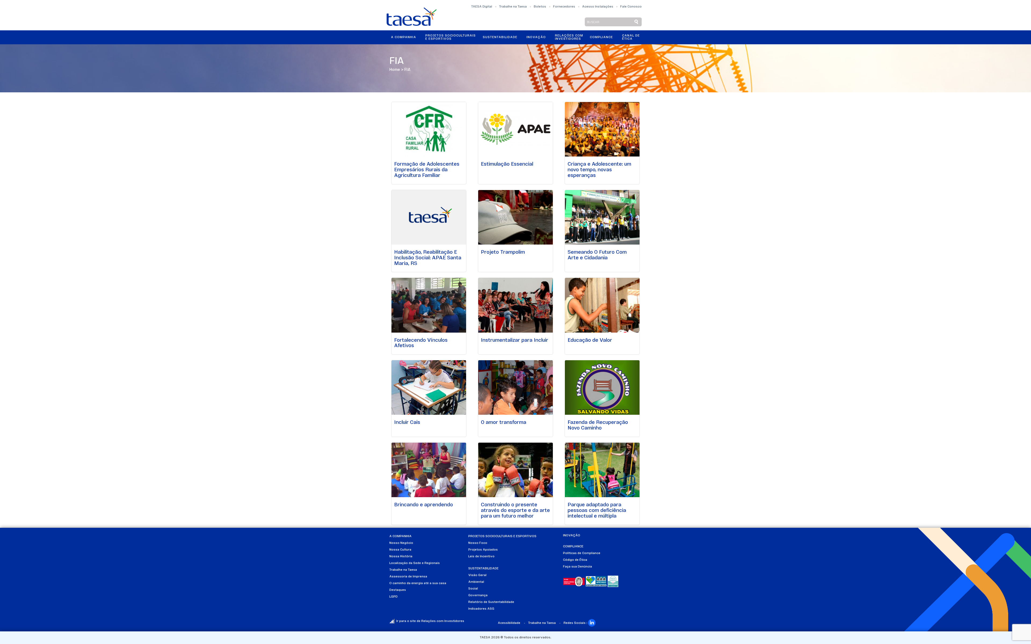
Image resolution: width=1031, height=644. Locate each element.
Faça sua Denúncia (577, 566)
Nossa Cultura (400, 549)
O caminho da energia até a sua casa (417, 583)
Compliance (601, 37)
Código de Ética (575, 560)
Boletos (540, 6)
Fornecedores (564, 6)
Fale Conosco (631, 6)
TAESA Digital (481, 6)
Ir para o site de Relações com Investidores (430, 621)
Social (473, 588)
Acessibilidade (509, 623)
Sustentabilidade (500, 37)
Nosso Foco (477, 543)
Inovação (536, 37)
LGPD (393, 596)
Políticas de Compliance (581, 553)
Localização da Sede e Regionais (414, 563)
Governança (478, 595)
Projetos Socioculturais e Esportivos (450, 37)
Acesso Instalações (597, 6)
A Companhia (403, 37)
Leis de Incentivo (481, 556)
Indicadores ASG (481, 608)
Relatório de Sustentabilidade (491, 602)
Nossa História (400, 556)
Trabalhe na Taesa (513, 6)
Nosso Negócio (401, 543)
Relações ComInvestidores (569, 37)
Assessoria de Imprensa (408, 576)
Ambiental (476, 582)
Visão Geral (477, 575)
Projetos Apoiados (483, 549)
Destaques (397, 590)
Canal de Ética (631, 37)
